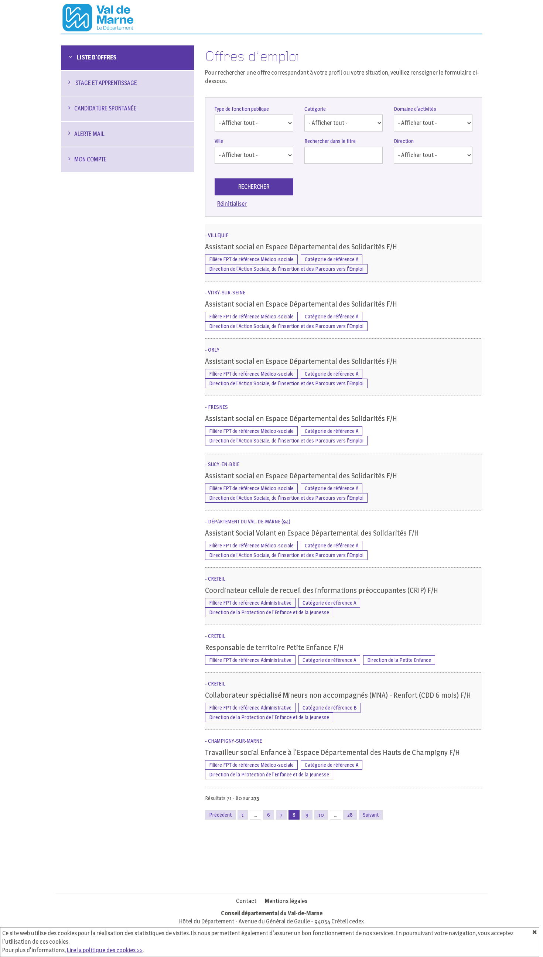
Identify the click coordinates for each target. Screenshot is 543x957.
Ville (219, 141)
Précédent (220, 814)
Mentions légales (286, 901)
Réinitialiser (232, 203)
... (255, 814)
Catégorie (315, 109)
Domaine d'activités (415, 109)
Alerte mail (89, 133)
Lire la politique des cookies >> (105, 950)
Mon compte (90, 159)
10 (321, 814)
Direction (404, 141)
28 (350, 814)
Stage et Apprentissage (105, 82)
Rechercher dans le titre (330, 141)
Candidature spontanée (105, 108)
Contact (246, 901)
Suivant (371, 814)
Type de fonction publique (242, 109)
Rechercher (253, 186)
